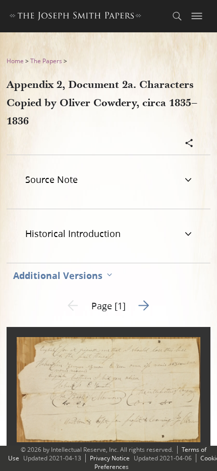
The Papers (46, 61)
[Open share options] (189, 144)
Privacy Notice (110, 458)
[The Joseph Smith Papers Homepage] (75, 17)
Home (15, 61)
